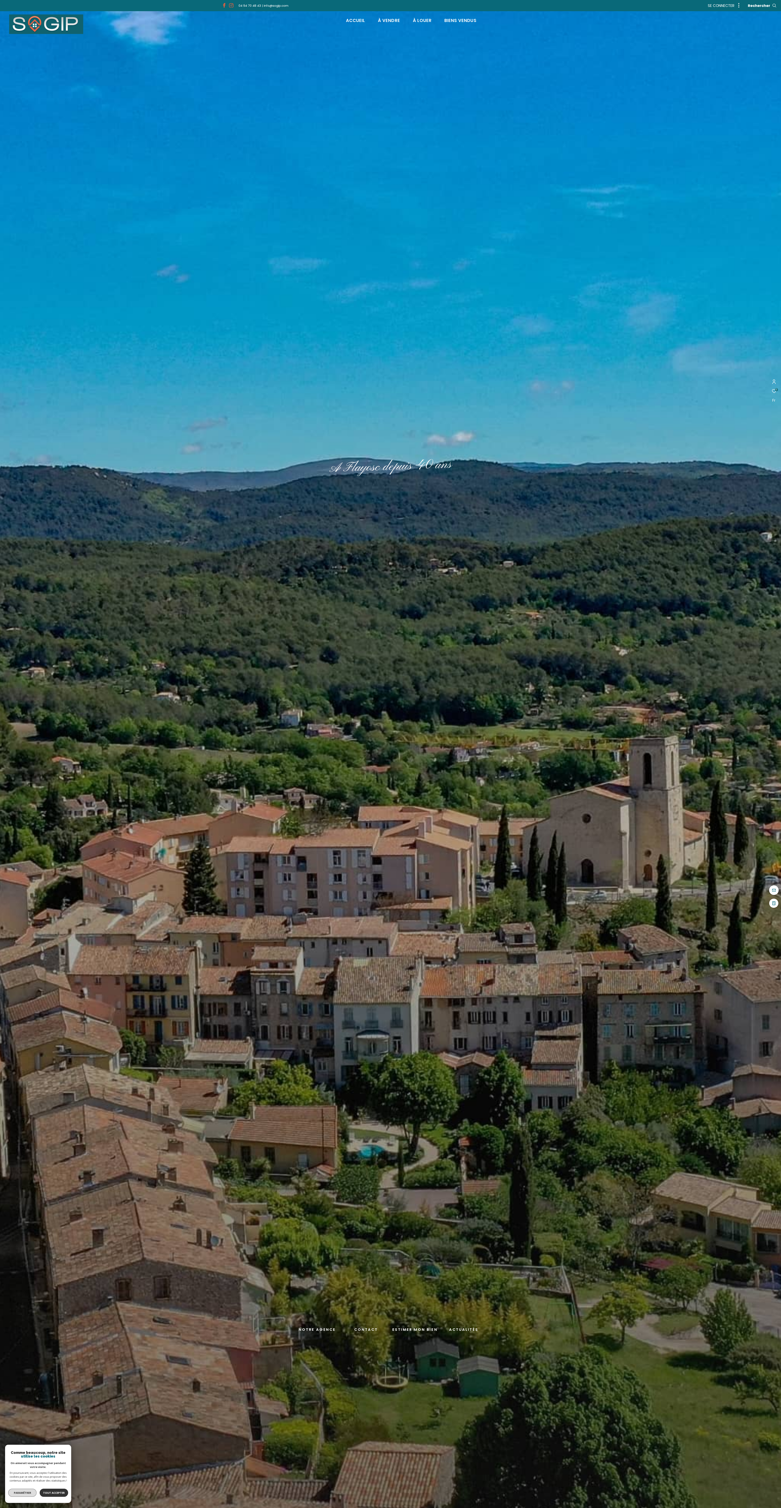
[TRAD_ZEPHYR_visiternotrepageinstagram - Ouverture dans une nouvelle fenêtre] (231, 6)
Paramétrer (22, 1493)
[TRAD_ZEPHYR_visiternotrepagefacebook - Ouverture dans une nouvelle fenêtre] (224, 6)
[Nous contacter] (774, 890)
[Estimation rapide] (774, 905)
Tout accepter (54, 1493)
